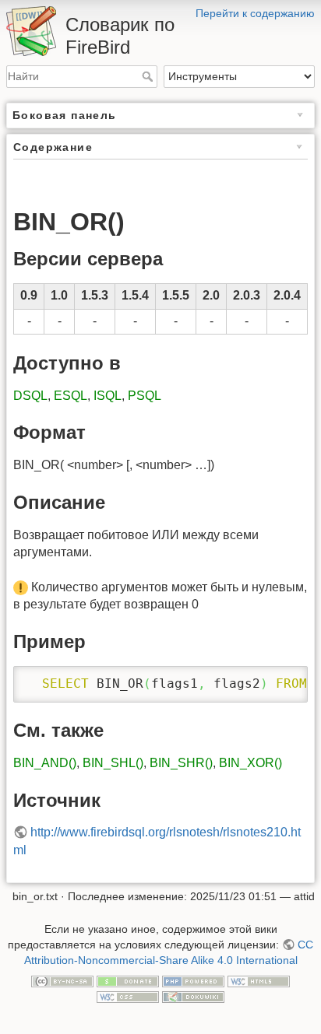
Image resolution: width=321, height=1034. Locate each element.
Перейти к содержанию (255, 13)
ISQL (107, 395)
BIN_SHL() (113, 762)
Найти (149, 76)
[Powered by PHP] (193, 980)
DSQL (30, 395)
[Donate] (128, 980)
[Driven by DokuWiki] (193, 996)
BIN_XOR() (250, 762)
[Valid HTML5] (259, 980)
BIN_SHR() (181, 762)
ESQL (70, 395)
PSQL (144, 395)
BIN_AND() (44, 762)
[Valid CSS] (128, 996)
